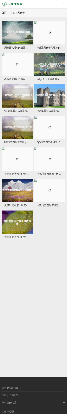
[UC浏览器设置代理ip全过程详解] (17, 127)
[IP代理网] (12, 4)
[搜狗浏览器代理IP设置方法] (17, 222)
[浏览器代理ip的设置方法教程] (17, 32)
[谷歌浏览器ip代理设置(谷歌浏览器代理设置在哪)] (17, 64)
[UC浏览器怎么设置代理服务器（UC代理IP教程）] (17, 96)
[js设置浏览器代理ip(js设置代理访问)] (49, 32)
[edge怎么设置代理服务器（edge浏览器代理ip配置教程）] (49, 64)
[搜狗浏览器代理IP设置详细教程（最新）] (17, 159)
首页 (4, 12)
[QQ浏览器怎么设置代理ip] (49, 127)
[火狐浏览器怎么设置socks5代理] (17, 190)
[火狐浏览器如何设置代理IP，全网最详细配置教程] (49, 190)
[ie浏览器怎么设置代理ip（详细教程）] (49, 96)
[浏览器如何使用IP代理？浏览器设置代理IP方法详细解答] (49, 159)
